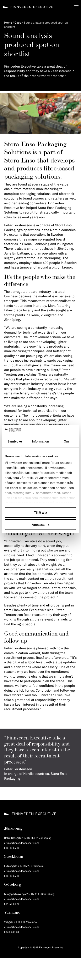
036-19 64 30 (12, 848)
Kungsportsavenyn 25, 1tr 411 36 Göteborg (29, 894)
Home (8, 22)
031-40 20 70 (12, 904)
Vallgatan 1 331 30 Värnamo (20, 922)
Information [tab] (40, 441)
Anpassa (38, 524)
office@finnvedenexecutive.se (21, 843)
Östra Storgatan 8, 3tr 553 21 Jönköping (27, 838)
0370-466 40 (11, 932)
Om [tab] (66, 441)
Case (18, 22)
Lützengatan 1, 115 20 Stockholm (24, 866)
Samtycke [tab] (14, 441)
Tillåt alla (40, 512)
